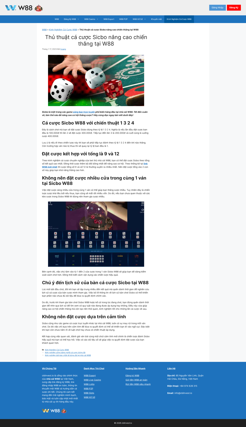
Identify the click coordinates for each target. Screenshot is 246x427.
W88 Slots (89, 393)
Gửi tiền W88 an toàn (136, 380)
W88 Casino (89, 19)
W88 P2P (123, 19)
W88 (57, 19)
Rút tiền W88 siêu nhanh (138, 384)
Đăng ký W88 (132, 375)
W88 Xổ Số (138, 19)
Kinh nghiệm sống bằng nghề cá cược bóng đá (65, 352)
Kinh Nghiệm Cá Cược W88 (179, 19)
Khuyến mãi (156, 19)
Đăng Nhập (217, 7)
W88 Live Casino (92, 380)
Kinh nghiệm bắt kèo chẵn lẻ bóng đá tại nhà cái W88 (68, 355)
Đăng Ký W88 (70, 19)
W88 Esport (109, 19)
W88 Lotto (89, 384)
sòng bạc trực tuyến (84, 112)
